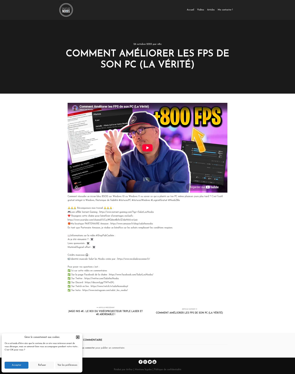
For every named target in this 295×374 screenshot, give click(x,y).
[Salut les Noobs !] (66, 10)
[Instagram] (145, 362)
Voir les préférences (67, 365)
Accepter (16, 365)
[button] (77, 337)
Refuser (42, 365)
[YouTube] (154, 362)
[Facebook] (141, 362)
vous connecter (87, 348)
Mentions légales (144, 369)
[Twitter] (150, 362)
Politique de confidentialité (167, 369)
